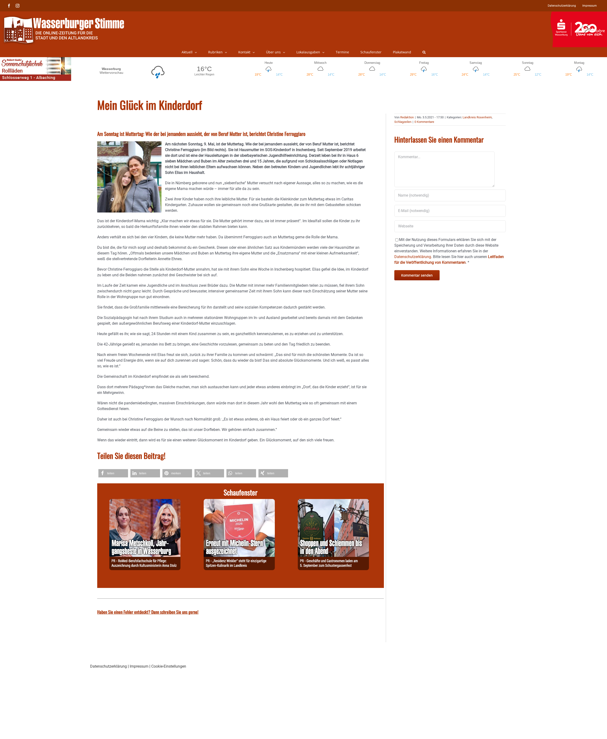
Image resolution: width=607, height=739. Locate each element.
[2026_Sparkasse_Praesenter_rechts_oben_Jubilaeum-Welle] (578, 14)
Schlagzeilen (402, 122)
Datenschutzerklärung (108, 666)
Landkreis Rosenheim (477, 117)
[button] (424, 52)
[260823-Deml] (333, 501)
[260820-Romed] (144, 501)
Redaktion (407, 117)
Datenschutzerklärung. (413, 256)
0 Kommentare (424, 122)
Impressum (139, 666)
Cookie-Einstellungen (168, 666)
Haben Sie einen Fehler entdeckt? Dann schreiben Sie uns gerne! (147, 612)
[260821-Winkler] (239, 501)
